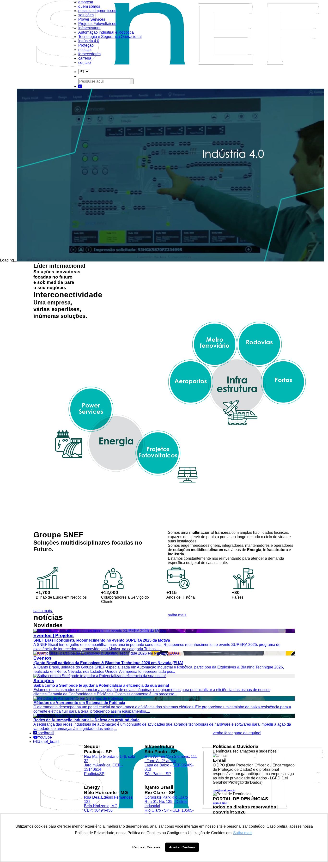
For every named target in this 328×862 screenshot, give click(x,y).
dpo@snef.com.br (224, 790)
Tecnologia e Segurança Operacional (110, 37)
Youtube (45, 737)
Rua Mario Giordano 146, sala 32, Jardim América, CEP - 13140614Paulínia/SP (109, 765)
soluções (86, 15)
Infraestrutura (89, 28)
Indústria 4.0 (88, 41)
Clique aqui (220, 802)
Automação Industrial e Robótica (106, 32)
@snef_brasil (48, 742)
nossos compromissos (97, 11)
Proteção (86, 45)
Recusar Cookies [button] (146, 847)
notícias (84, 50)
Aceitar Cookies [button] (182, 847)
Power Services (91, 19)
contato (84, 63)
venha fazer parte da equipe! (237, 733)
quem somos (89, 6)
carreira (84, 58)
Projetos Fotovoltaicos (97, 24)
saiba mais (43, 611)
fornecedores (89, 54)
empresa (85, 2)
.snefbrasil (45, 733)
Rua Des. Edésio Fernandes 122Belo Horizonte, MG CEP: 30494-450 (108, 803)
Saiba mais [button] (242, 833)
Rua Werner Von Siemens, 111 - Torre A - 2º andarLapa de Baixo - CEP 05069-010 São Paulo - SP (171, 765)
